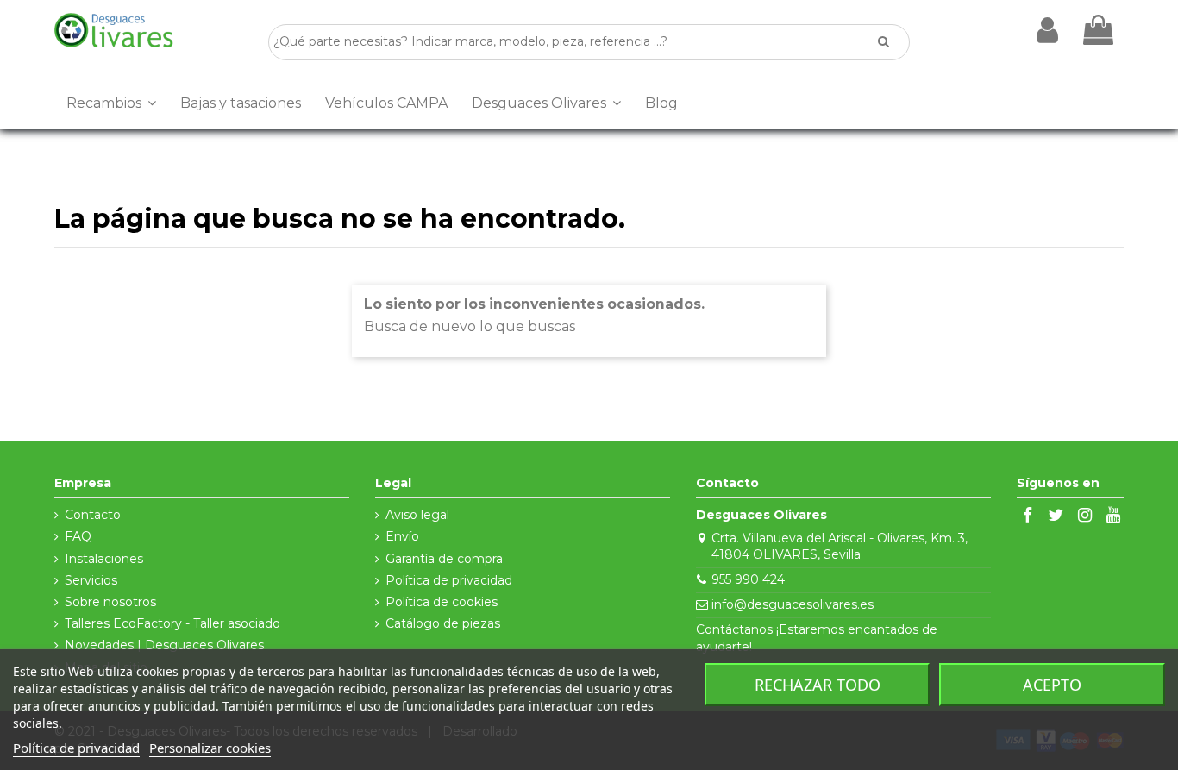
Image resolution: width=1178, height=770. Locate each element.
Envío (402, 536)
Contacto (93, 515)
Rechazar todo (817, 684)
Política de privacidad (448, 580)
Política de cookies (441, 602)
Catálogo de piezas (442, 623)
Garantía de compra (444, 559)
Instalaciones (104, 559)
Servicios (91, 580)
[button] (111, 103)
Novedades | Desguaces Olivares (164, 645)
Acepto (1052, 684)
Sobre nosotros (110, 602)
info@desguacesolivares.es (792, 604)
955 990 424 (748, 579)
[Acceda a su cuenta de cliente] (1047, 30)
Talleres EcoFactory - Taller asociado (172, 623)
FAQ (78, 536)
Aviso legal (417, 515)
